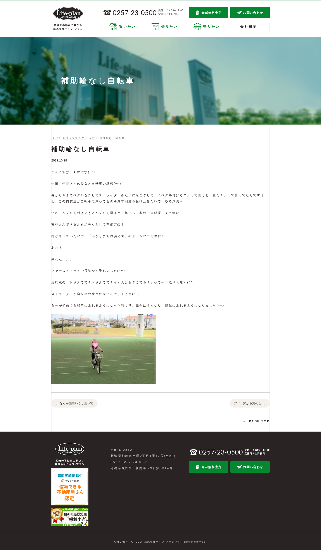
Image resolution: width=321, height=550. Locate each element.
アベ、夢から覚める (249, 403)
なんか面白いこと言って (74, 403)
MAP (170, 456)
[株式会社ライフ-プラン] (68, 13)
